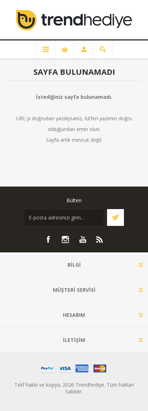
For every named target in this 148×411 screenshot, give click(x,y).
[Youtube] (82, 239)
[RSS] (100, 239)
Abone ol (115, 217)
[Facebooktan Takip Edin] (48, 239)
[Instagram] (65, 239)
